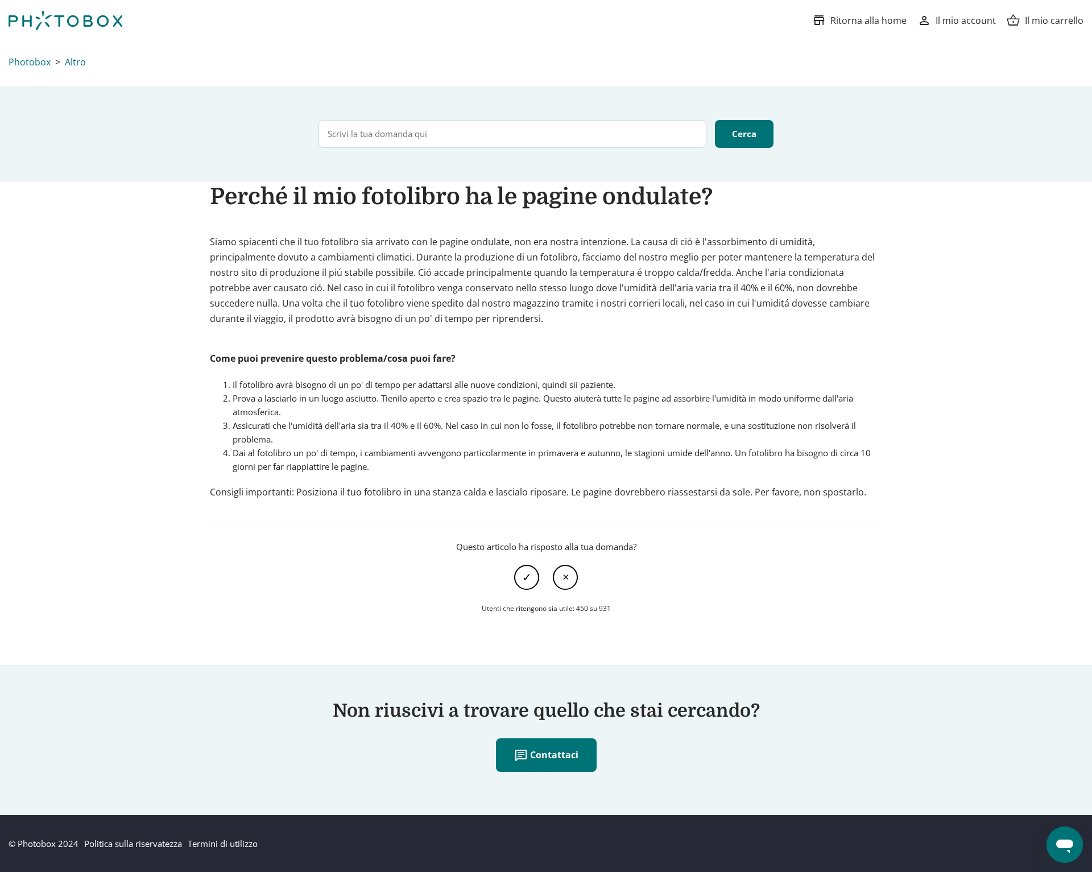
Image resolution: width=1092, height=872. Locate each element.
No (565, 577)
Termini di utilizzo (223, 843)
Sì (526, 577)
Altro (75, 62)
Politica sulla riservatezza (133, 843)
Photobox (30, 62)
